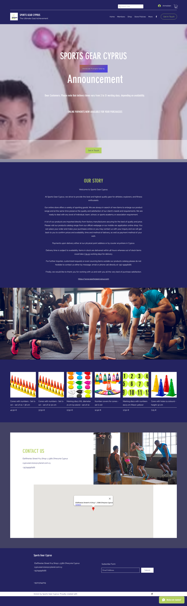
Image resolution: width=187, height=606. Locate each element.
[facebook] (156, 16)
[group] (93, 393)
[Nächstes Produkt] (180, 384)
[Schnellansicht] (23, 385)
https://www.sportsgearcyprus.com (93, 279)
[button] (176, 6)
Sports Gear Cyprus (43, 555)
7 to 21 (87, 254)
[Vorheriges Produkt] (6, 384)
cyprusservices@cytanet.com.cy (37, 463)
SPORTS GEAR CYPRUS (30, 15)
